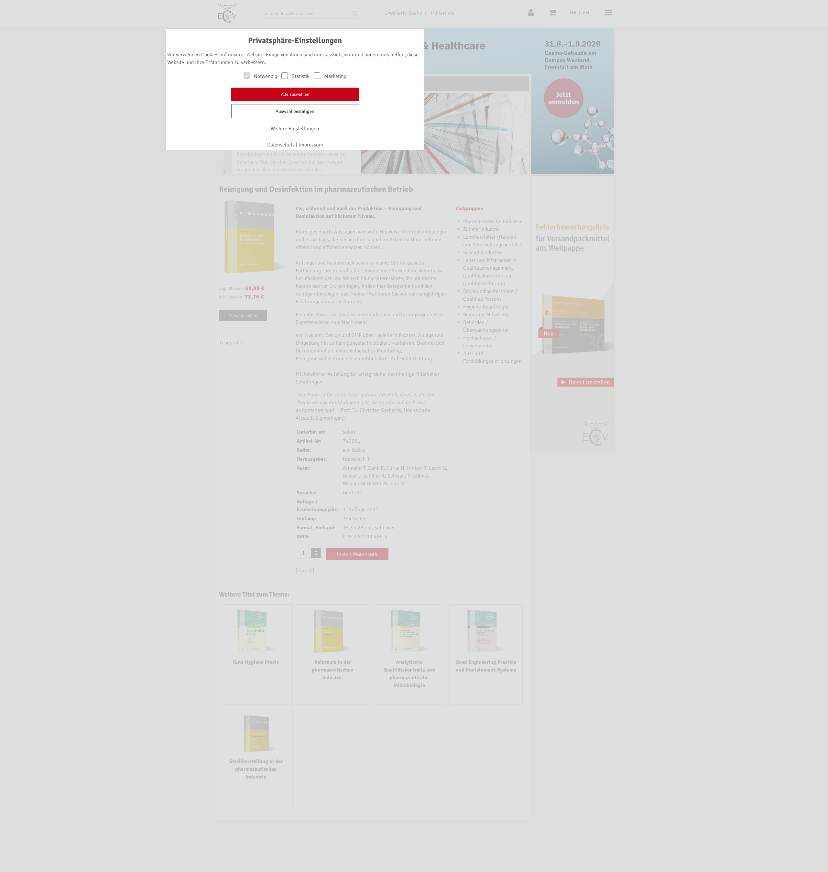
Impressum (311, 145)
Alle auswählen (295, 94)
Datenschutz (281, 145)
